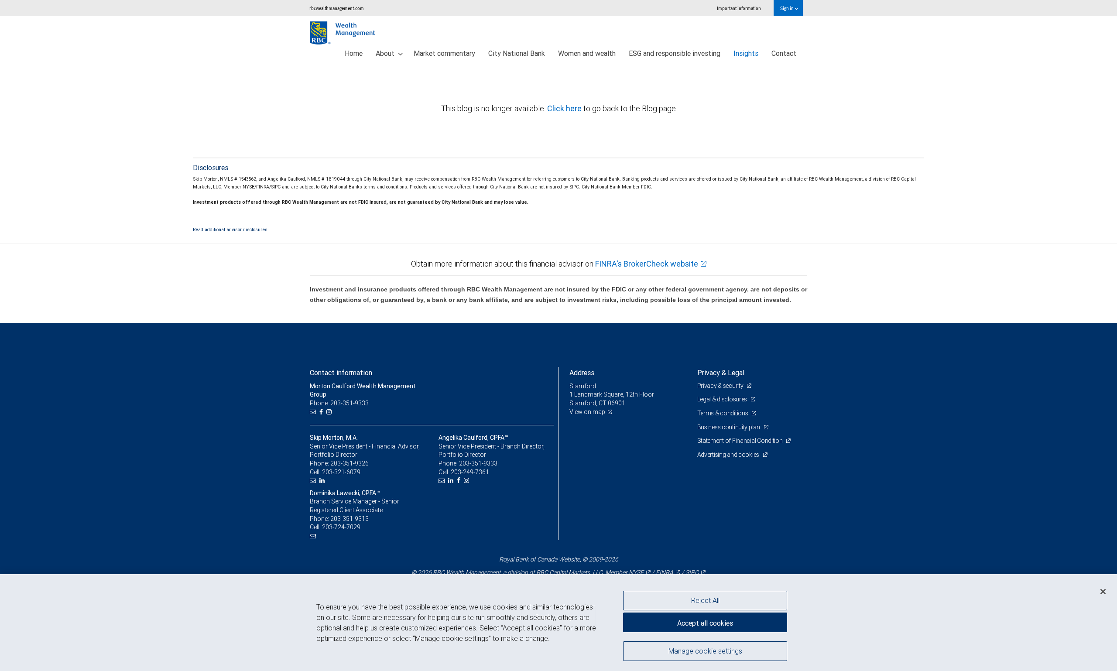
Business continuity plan (729, 427)
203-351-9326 (349, 463)
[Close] (1103, 591)
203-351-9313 (349, 519)
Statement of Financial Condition (740, 441)
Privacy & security (721, 386)
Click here (565, 108)
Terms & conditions (723, 413)
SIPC (692, 572)
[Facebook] (322, 412)
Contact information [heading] (341, 372)
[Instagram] (330, 412)
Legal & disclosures (722, 399)
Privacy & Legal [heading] (720, 372)
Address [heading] (581, 372)
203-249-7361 (470, 472)
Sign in (787, 8)
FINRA (664, 572)
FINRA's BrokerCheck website (646, 264)
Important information (739, 8)
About (386, 53)
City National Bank (516, 53)
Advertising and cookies (729, 455)
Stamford (582, 386)
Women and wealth (587, 53)
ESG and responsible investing (674, 53)
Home (354, 53)
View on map (587, 412)
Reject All (705, 600)
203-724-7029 (341, 527)
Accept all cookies (705, 623)
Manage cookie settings (705, 650)
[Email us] (314, 412)
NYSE (636, 572)
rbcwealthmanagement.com (336, 8)
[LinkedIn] (323, 480)
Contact (783, 53)
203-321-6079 (341, 472)
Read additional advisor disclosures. (231, 229)
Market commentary (444, 53)
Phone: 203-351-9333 (339, 403)
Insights (745, 53)
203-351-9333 (478, 463)
